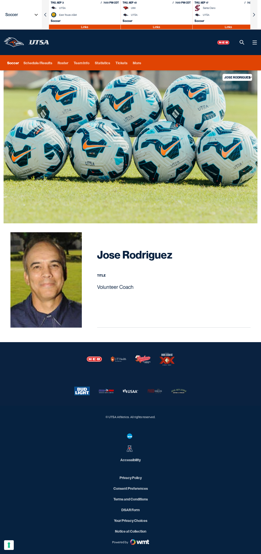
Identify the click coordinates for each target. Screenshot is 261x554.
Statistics (102, 63)
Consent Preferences (130, 488)
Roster (63, 63)
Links (84, 27)
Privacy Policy (131, 477)
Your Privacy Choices (130, 520)
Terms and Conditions (130, 499)
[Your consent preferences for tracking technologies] (9, 545)
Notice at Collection (130, 531)
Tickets (121, 63)
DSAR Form (130, 510)
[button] (45, 14)
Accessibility (130, 459)
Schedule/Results (37, 63)
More (137, 63)
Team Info (81, 63)
